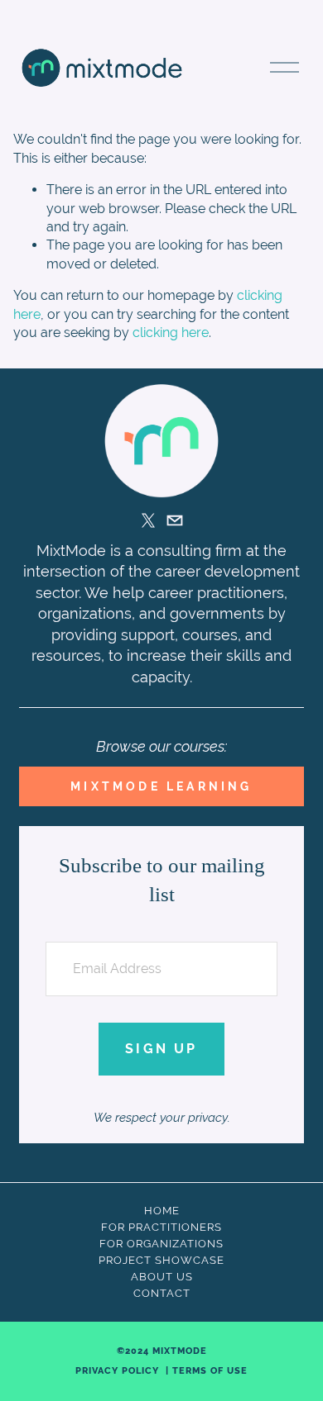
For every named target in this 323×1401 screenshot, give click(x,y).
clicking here (171, 332)
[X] (148, 520)
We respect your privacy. (162, 1117)
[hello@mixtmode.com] (174, 520)
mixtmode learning (161, 786)
